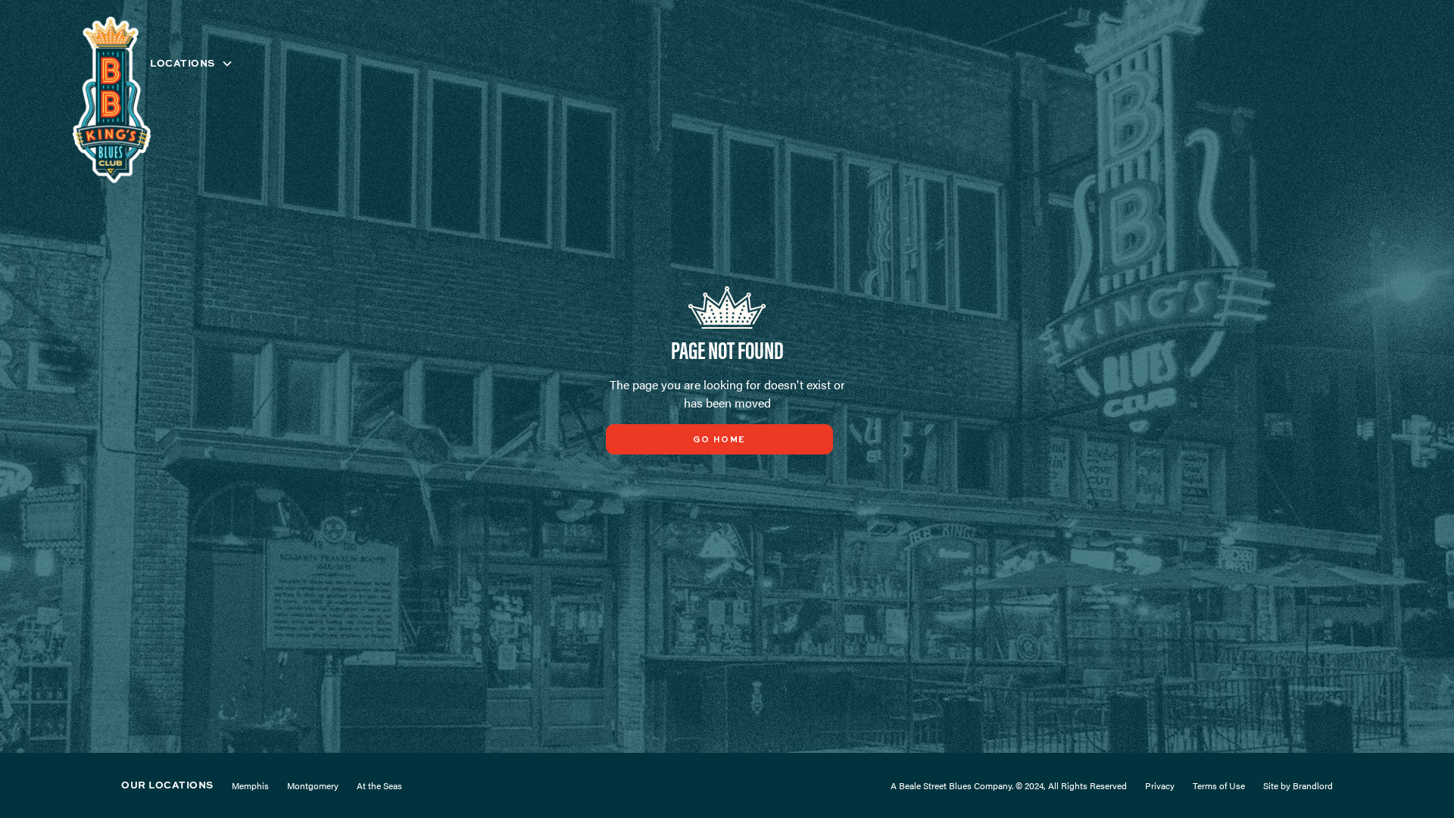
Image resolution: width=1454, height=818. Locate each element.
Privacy (1160, 785)
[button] (191, 63)
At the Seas (379, 785)
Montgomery (313, 785)
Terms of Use (1219, 785)
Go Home (719, 440)
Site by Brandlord (1298, 785)
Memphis (250, 785)
